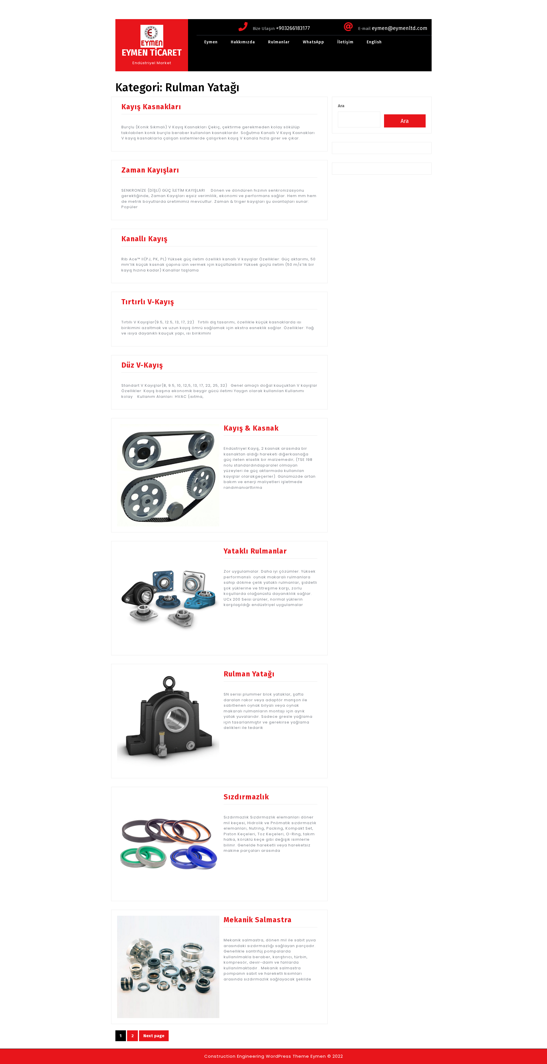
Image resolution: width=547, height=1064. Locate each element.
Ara (341, 105)
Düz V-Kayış (142, 365)
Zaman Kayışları (150, 170)
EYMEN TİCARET (152, 53)
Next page (153, 1035)
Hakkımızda (243, 42)
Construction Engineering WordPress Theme (256, 1056)
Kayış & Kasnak (251, 428)
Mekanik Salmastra (258, 920)
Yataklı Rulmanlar (255, 551)
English (374, 42)
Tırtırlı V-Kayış (147, 302)
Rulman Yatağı (249, 674)
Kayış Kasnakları (151, 107)
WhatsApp (313, 42)
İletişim (345, 42)
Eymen (211, 42)
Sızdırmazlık (246, 797)
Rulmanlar (279, 42)
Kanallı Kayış (144, 239)
